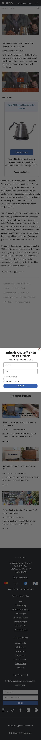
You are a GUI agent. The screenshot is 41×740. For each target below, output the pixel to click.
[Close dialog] (39, 349)
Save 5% (20, 386)
